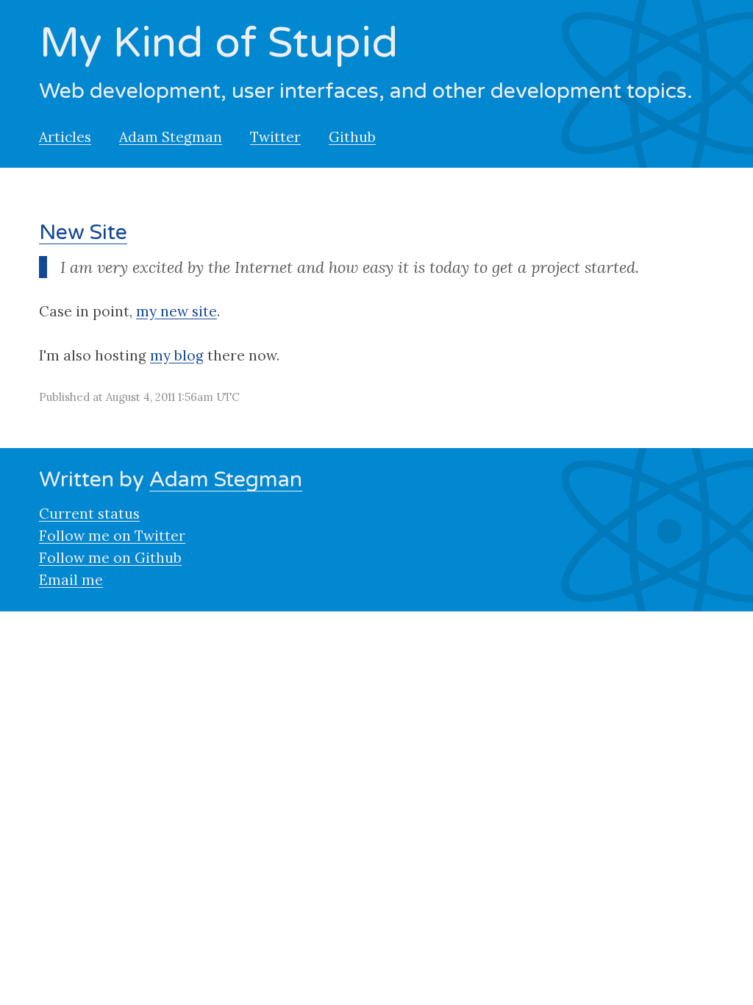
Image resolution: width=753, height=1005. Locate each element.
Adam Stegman (170, 137)
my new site (176, 311)
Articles (65, 137)
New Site (83, 232)
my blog (177, 355)
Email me (71, 580)
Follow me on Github (110, 558)
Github (352, 137)
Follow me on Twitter (112, 535)
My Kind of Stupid (219, 43)
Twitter (275, 137)
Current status (89, 513)
